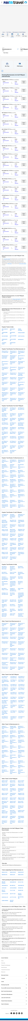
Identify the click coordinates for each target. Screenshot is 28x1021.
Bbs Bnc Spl (4, 137)
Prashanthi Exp (5, 162)
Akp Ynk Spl (4, 178)
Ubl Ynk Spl (4, 112)
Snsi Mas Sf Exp (5, 244)
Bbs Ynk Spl (4, 228)
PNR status (10, 263)
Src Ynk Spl (4, 211)
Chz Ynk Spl (4, 187)
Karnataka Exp (5, 170)
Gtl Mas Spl (4, 220)
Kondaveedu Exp (5, 96)
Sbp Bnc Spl (4, 145)
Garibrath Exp (5, 104)
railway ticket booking (17, 299)
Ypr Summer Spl (5, 236)
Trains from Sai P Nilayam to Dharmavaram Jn (11, 865)
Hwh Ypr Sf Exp (5, 203)
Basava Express (5, 87)
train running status (22, 263)
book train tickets (7, 258)
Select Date (23, 82)
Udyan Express (5, 79)
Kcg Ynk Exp (4, 154)
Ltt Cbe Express (5, 195)
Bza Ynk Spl (4, 129)
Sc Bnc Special (5, 120)
